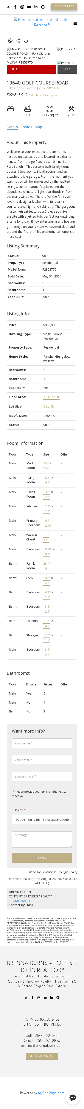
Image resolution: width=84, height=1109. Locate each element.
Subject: (17, 810)
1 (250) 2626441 (20, 901)
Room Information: (26, 443)
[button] (64, 6)
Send (42, 858)
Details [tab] (12, 126)
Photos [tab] (26, 126)
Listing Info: (18, 314)
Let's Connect (42, 1056)
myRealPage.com (51, 1093)
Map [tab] (38, 126)
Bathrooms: (18, 673)
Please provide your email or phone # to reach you (39, 794)
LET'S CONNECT (64, 6)
